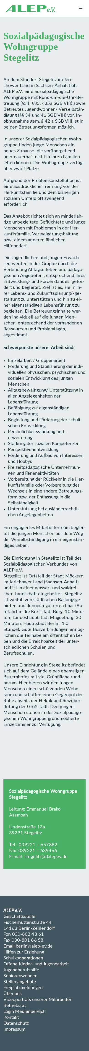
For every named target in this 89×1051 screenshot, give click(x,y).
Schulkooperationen (23, 958)
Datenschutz (16, 1023)
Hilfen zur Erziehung (23, 952)
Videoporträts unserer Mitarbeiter (37, 999)
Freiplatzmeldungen (23, 987)
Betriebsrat (14, 1005)
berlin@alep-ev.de (34, 946)
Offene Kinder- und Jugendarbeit (36, 964)
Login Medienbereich (24, 1011)
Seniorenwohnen (20, 976)
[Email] (33, 1046)
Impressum (14, 1029)
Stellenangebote (19, 982)
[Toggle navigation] (70, 8)
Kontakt (11, 1017)
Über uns (12, 993)
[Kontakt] (11, 1046)
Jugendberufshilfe (21, 970)
